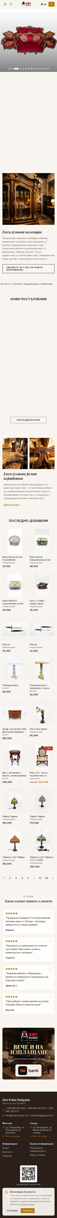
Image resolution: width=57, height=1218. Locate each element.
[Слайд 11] (40, 69)
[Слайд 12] (42, 69)
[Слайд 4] (20, 69)
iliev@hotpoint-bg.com (17, 1115)
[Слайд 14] (48, 69)
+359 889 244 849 (15, 1108)
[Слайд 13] (45, 69)
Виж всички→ (13, 505)
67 (40, 878)
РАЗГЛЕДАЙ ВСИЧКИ (28, 420)
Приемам (27, 1210)
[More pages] (34, 878)
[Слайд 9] (34, 69)
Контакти (7, 1152)
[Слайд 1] (9, 69)
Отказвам (12, 1210)
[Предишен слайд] (5, 40)
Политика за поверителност (38, 1149)
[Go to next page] (53, 878)
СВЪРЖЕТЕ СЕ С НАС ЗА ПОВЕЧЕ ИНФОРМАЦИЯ (24, 268)
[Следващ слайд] (52, 40)
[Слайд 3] (16, 69)
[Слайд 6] (26, 69)
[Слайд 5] (23, 69)
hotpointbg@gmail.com (41, 1115)
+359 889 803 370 (36, 1108)
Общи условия (37, 1155)
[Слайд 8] (31, 69)
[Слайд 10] (37, 69)
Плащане (7, 1156)
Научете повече (27, 1204)
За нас (5, 1148)
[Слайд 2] (12, 69)
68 (46, 878)
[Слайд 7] (29, 69)
